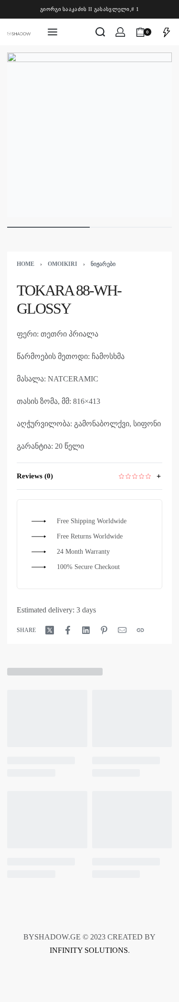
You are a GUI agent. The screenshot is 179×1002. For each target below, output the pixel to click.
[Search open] (100, 32)
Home (25, 264)
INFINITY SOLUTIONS (89, 950)
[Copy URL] (140, 630)
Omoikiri (62, 264)
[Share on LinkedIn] (86, 630)
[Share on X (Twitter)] (49, 630)
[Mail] (122, 630)
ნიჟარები (103, 264)
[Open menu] (52, 32)
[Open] (166, 32)
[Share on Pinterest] (104, 630)
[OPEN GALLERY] (89, 135)
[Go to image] (48, 227)
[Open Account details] (120, 32)
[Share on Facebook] (67, 630)
